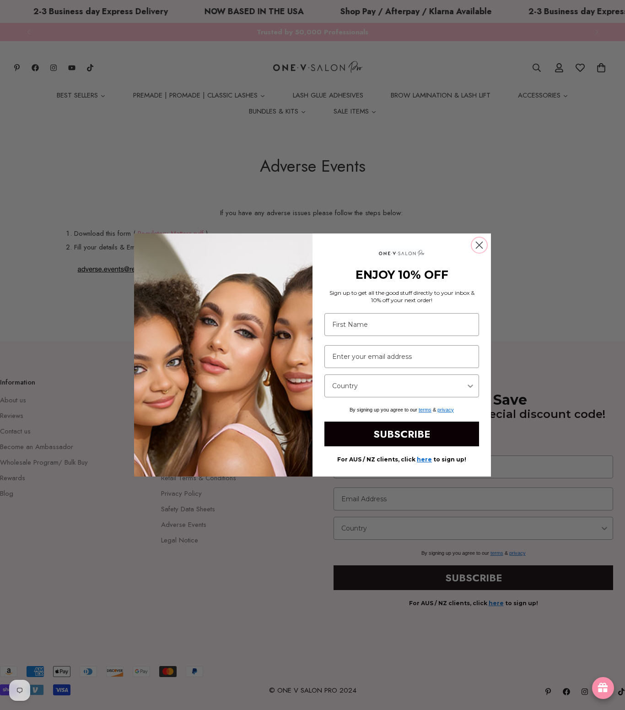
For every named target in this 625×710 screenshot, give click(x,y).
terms (425, 409)
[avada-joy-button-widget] (603, 688)
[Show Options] (470, 386)
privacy (445, 409)
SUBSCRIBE (401, 434)
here (424, 459)
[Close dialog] (479, 245)
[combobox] (399, 386)
